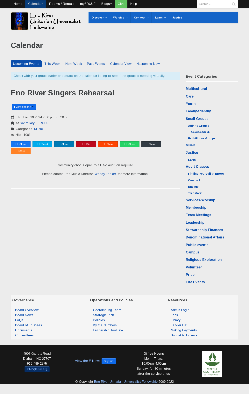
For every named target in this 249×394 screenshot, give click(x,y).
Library (175, 320)
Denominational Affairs (205, 237)
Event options (23, 106)
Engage (193, 186)
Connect (194, 180)
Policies (99, 320)
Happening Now (148, 64)
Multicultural (196, 89)
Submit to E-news (184, 335)
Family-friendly (198, 111)
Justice (192, 153)
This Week (52, 64)
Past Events (96, 64)
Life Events (195, 282)
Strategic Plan (103, 315)
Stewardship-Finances (204, 230)
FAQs (19, 320)
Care (190, 96)
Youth (191, 104)
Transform (195, 193)
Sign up (108, 361)
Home (18, 4)
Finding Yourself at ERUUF (206, 173)
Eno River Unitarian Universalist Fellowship (126, 381)
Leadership (195, 222)
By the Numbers (105, 325)
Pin (88, 144)
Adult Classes (197, 167)
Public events (197, 245)
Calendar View (121, 64)
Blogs (105, 4)
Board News (24, 315)
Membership (196, 207)
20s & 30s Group (200, 132)
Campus (193, 252)
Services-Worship (200, 200)
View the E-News (88, 361)
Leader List (179, 325)
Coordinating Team (107, 310)
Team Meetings (198, 215)
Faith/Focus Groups (202, 138)
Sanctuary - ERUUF (34, 123)
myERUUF (88, 4)
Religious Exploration (204, 260)
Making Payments (184, 330)
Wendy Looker (105, 174)
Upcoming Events (26, 64)
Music (38, 129)
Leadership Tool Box (108, 330)
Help (133, 4)
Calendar (34, 4)
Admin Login (180, 310)
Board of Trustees (28, 325)
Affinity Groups (198, 125)
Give (121, 4)
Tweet (44, 144)
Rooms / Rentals (61, 4)
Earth (192, 159)
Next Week (73, 64)
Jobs (174, 315)
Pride (190, 275)
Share (22, 144)
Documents (23, 330)
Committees (24, 335)
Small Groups (197, 119)
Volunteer (194, 267)
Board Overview (27, 310)
